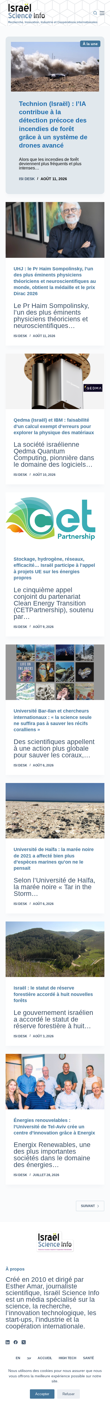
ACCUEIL (45, 1358)
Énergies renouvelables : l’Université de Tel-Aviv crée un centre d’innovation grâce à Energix (54, 1127)
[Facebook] (16, 1342)
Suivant (88, 1206)
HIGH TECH (67, 1358)
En (18, 1358)
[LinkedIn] (8, 1342)
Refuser (68, 1394)
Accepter (42, 1394)
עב (29, 1358)
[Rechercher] (95, 13)
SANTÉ (88, 1358)
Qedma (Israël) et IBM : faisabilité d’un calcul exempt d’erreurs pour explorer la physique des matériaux (54, 426)
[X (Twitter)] (24, 1342)
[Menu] (102, 13)
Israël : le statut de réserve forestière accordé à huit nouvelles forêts (53, 994)
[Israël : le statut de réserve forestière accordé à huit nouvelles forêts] (55, 949)
